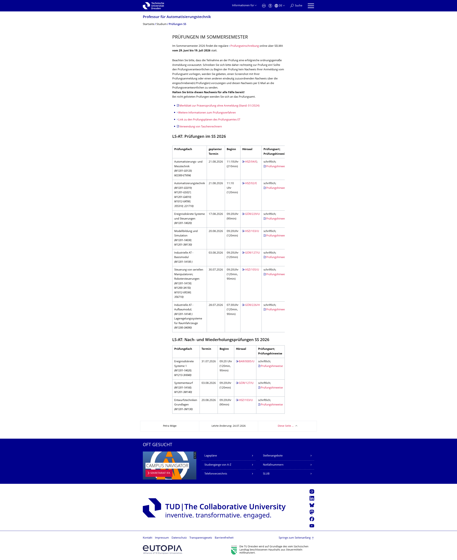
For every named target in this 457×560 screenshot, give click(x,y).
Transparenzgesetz (200, 538)
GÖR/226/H (252, 305)
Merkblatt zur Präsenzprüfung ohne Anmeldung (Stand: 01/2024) (219, 106)
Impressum (162, 538)
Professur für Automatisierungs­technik (177, 17)
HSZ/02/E (251, 183)
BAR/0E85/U (246, 361)
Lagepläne (210, 456)
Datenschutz (179, 538)
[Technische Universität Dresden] (153, 6)
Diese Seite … (286, 426)
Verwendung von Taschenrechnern (200, 126)
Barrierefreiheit (224, 538)
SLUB (266, 474)
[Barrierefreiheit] (270, 5)
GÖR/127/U (252, 253)
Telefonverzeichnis (215, 474)
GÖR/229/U (252, 214)
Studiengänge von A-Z (217, 465)
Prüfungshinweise (277, 166)
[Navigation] (311, 5)
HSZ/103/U (252, 231)
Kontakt (147, 538)
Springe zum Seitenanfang (295, 538)
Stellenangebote (273, 456)
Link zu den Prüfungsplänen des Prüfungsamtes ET (209, 119)
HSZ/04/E (251, 162)
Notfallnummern (273, 465)
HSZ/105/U (252, 270)
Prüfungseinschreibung (244, 46)
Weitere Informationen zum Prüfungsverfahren (207, 113)
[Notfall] (264, 5)
